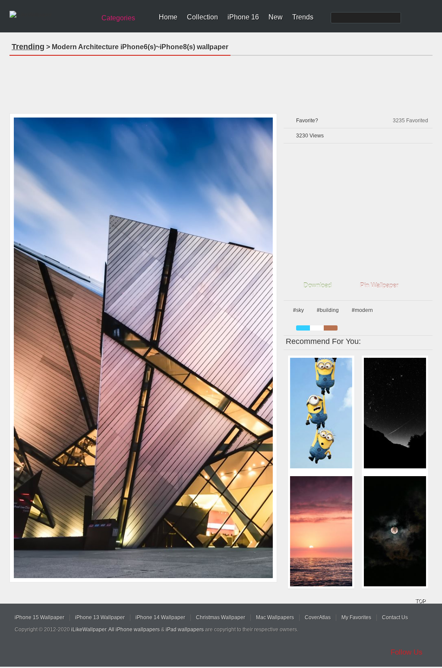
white (317, 328)
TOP (420, 601)
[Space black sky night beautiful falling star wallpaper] (395, 413)
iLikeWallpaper (88, 630)
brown (331, 328)
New (275, 17)
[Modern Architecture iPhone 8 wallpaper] (143, 348)
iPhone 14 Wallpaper (160, 617)
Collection (202, 17)
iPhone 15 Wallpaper (39, 617)
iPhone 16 (243, 17)
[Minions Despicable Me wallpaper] (321, 413)
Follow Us (407, 652)
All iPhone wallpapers (134, 630)
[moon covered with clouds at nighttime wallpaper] (395, 531)
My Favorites (356, 617)
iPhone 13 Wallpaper (100, 617)
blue (303, 328)
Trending (28, 46)
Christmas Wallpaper (220, 617)
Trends (302, 17)
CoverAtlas (318, 617)
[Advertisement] (221, 81)
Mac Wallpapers (275, 617)
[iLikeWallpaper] (51, 15)
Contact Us (395, 617)
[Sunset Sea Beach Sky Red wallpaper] (321, 531)
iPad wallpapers (185, 630)
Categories (118, 18)
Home (168, 17)
